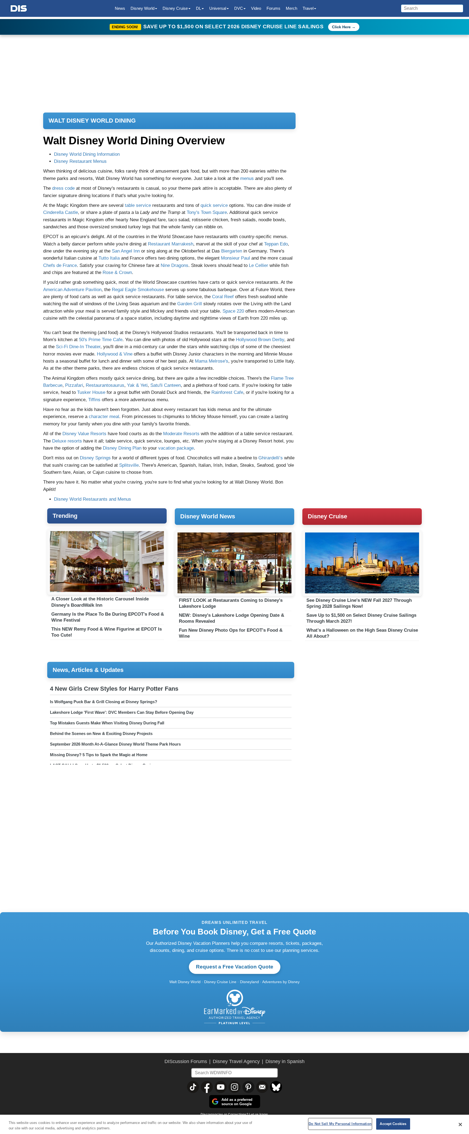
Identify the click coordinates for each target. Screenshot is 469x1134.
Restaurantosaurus (105, 385)
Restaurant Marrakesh (170, 244)
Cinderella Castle (60, 212)
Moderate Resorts (182, 433)
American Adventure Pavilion (72, 289)
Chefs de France (60, 265)
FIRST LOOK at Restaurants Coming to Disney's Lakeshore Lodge (231, 603)
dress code (63, 188)
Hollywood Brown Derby (260, 339)
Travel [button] (308, 8)
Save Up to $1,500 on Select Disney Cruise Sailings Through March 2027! (361, 618)
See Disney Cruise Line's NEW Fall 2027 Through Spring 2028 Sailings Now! (359, 603)
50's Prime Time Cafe (100, 339)
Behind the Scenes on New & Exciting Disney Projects (101, 733)
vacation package (176, 448)
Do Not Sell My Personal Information (340, 1124)
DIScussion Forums (185, 1061)
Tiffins (94, 399)
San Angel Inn (126, 251)
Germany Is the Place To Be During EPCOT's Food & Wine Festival (107, 617)
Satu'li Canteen (165, 385)
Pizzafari (74, 385)
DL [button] (198, 8)
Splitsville (129, 465)
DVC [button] (238, 8)
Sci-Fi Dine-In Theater (78, 346)
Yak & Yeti (137, 385)
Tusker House (91, 392)
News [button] (120, 8)
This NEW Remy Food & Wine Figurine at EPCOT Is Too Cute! (106, 632)
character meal (104, 416)
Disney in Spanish (285, 1061)
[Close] (460, 1124)
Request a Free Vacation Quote (234, 967)
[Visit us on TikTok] (193, 1087)
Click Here (341, 27)
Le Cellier (258, 265)
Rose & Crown (117, 272)
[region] (234, 1124)
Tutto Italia (109, 258)
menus (247, 178)
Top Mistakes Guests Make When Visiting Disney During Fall (107, 723)
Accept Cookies (393, 1124)
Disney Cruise (327, 516)
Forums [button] (273, 8)
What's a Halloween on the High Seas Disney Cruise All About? (362, 633)
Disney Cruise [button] (175, 8)
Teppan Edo (276, 244)
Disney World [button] (142, 8)
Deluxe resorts (67, 441)
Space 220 (233, 311)
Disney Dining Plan (122, 448)
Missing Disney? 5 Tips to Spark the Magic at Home (98, 754)
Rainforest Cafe (227, 392)
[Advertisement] (362, 699)
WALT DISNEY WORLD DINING (92, 120)
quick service (214, 205)
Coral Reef (223, 296)
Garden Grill (189, 303)
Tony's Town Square (207, 212)
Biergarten (231, 251)
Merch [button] (291, 8)
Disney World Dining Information (87, 154)
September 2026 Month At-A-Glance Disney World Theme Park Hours (115, 744)
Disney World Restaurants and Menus (92, 499)
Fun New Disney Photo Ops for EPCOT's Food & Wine (231, 633)
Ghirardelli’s (270, 457)
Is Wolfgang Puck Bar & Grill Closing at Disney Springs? (103, 701)
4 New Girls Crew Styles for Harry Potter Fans (114, 688)
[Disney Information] (19, 8)
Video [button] (256, 8)
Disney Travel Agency (236, 1061)
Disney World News (207, 516)
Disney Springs (95, 457)
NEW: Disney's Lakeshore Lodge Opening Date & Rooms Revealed (231, 618)
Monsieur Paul (235, 258)
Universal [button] (217, 8)
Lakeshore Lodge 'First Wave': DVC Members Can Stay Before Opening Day (122, 712)
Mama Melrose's (211, 361)
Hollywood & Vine (114, 354)
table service (138, 205)
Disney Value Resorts (84, 433)
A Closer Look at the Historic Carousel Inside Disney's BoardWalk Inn (100, 602)
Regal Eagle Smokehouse (138, 289)
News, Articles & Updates (88, 669)
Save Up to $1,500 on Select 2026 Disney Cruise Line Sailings (234, 26)
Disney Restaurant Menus (80, 161)
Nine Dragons (174, 265)
